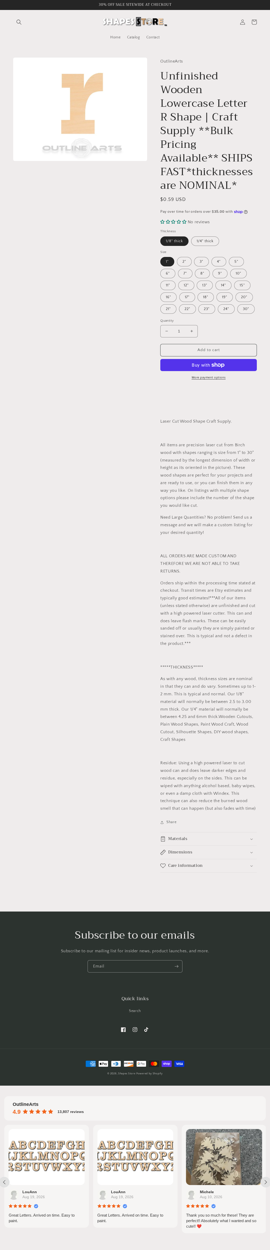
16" (168, 297)
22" (187, 309)
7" (185, 273)
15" (242, 285)
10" (238, 273)
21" (168, 309)
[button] (19, 22)
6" (168, 273)
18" (205, 297)
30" (246, 309)
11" (168, 285)
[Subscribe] (176, 966)
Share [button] (171, 822)
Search (135, 1011)
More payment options (209, 377)
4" (219, 262)
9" (220, 273)
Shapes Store (126, 1073)
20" (244, 297)
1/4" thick (205, 241)
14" (223, 285)
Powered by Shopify (149, 1073)
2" (184, 262)
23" (207, 309)
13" (204, 285)
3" (201, 262)
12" (186, 285)
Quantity (167, 320)
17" (187, 297)
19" (224, 297)
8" (202, 273)
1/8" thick (174, 241)
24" (226, 309)
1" (167, 262)
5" (236, 262)
